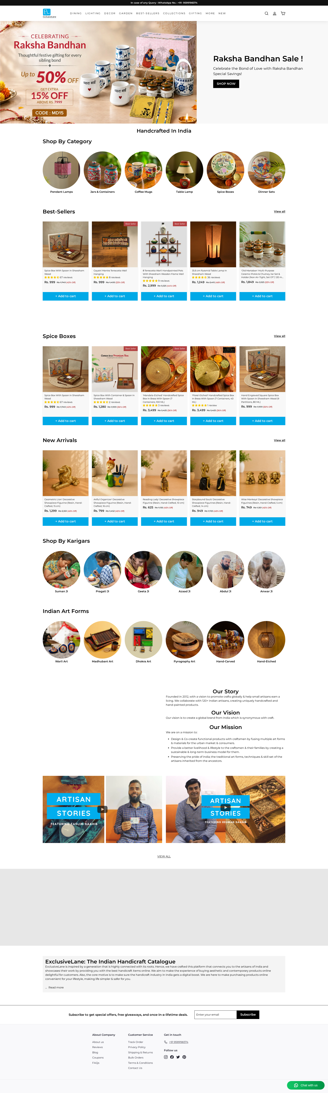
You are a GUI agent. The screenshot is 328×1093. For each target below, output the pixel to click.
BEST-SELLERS (148, 13)
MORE (210, 13)
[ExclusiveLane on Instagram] (166, 1057)
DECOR (110, 13)
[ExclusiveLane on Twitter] (178, 1057)
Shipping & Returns (140, 1052)
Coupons (98, 1057)
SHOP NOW (226, 84)
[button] (52, 277)
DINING (76, 13)
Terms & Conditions (140, 1062)
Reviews (97, 1047)
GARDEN (126, 13)
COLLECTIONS (174, 13)
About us (98, 1042)
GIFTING (195, 13)
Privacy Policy (137, 1047)
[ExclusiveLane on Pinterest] (184, 1057)
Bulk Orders (135, 1057)
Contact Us (135, 1068)
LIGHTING (93, 13)
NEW (222, 13)
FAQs (95, 1062)
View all (279, 211)
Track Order (135, 1042)
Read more (56, 987)
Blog (95, 1052)
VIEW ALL (164, 856)
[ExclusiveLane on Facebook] (172, 1057)
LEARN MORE (29, 916)
